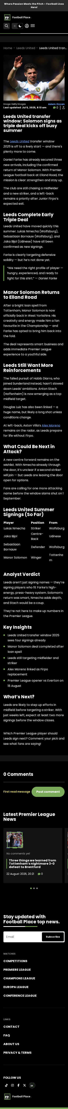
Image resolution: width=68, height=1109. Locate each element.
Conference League (20, 995)
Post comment (48, 792)
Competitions (15, 961)
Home (7, 48)
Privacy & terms (17, 1052)
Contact (11, 1027)
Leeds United (25, 48)
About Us (11, 1044)
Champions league (19, 978)
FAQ (6, 1035)
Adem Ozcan (56, 104)
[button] (31, 888)
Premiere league (17, 970)
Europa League (16, 987)
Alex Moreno (51, 425)
